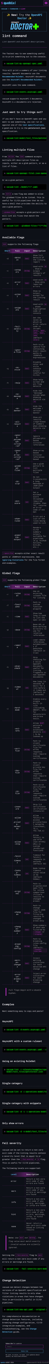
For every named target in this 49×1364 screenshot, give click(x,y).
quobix (3, 1362)
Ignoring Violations (13, 560)
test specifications (33, 125)
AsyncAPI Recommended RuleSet (26, 80)
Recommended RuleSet (13, 77)
